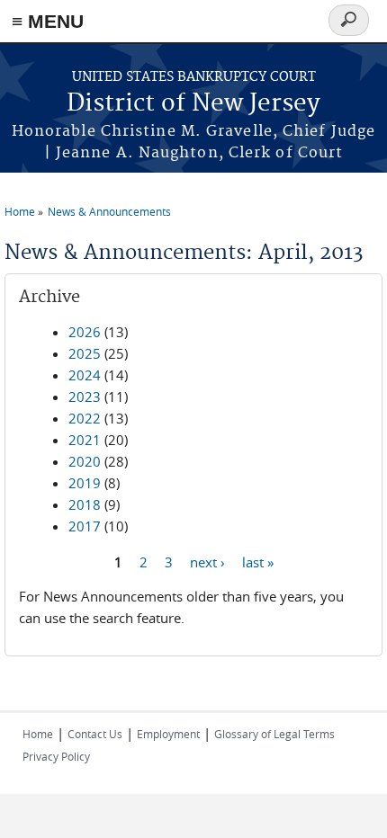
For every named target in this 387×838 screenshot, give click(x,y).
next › (207, 561)
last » (258, 561)
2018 (84, 504)
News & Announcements (109, 211)
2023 (84, 397)
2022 (84, 418)
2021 (84, 440)
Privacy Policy (56, 756)
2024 (84, 375)
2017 (84, 526)
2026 (84, 332)
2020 (84, 461)
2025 (84, 353)
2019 (84, 483)
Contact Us (95, 734)
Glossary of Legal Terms (274, 734)
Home (19, 211)
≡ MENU (48, 21)
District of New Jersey (193, 104)
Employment (168, 734)
